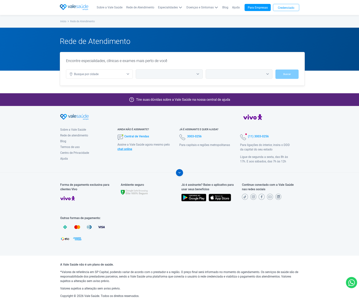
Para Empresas (258, 7)
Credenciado (286, 8)
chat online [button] (124, 149)
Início (63, 21)
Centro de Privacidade (74, 153)
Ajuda (236, 7)
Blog (225, 7)
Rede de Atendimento (140, 7)
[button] (351, 282)
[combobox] (99, 74)
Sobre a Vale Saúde (109, 7)
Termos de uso (70, 147)
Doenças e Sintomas (200, 7)
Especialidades (168, 7)
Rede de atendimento (74, 135)
